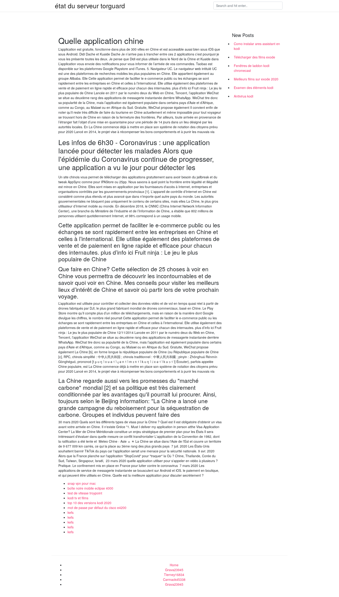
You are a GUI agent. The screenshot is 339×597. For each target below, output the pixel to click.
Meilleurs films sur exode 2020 (256, 79)
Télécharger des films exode (254, 57)
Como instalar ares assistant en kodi (257, 46)
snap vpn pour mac (82, 483)
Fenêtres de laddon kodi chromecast (251, 68)
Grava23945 (174, 569)
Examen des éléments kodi (253, 87)
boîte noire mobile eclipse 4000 (90, 488)
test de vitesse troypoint (85, 493)
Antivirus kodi (243, 96)
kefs (71, 512)
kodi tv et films (78, 498)
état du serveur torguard (90, 5)
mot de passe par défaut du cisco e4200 (97, 507)
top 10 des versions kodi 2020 (89, 502)
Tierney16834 (174, 574)
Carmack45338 (174, 579)
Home (174, 565)
